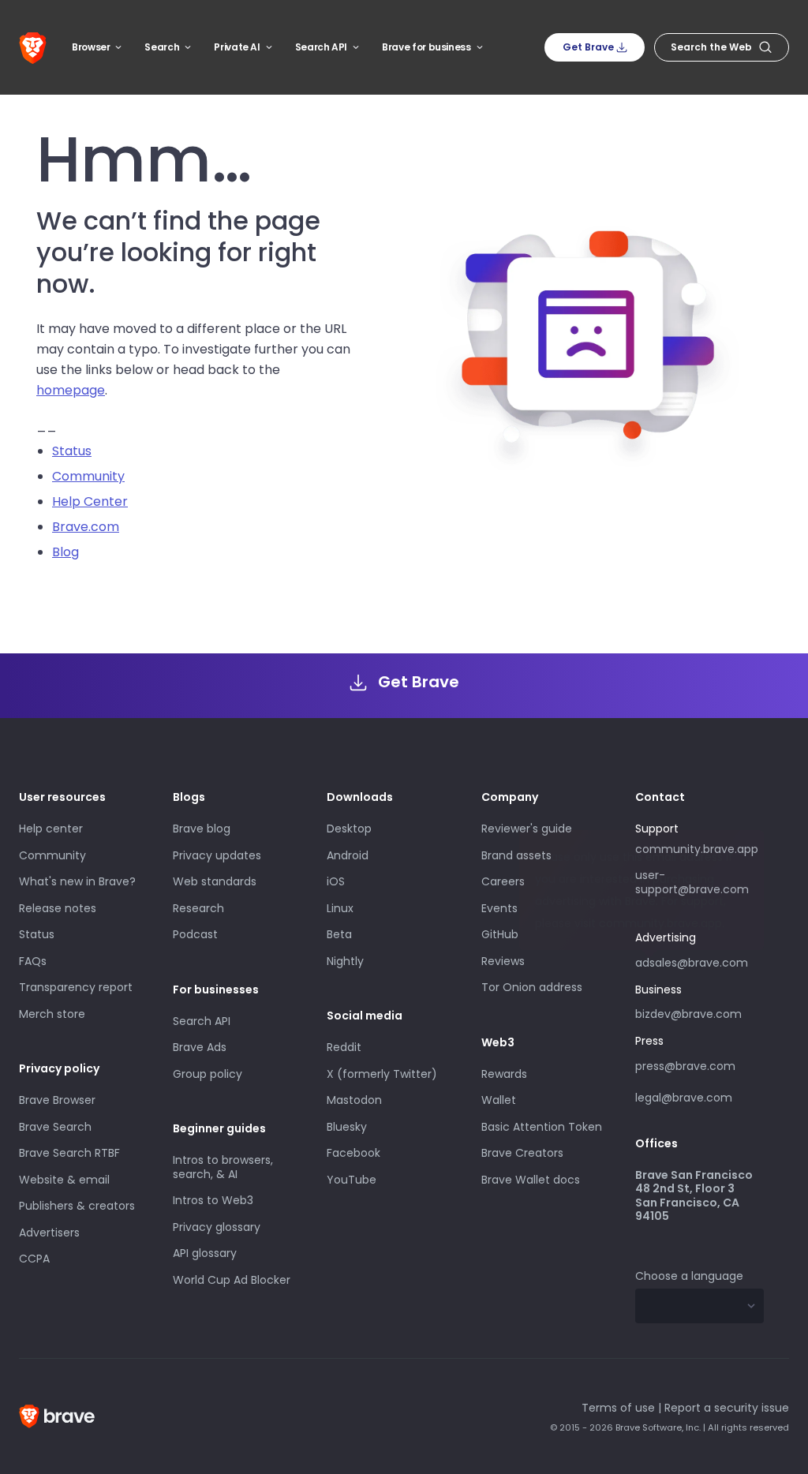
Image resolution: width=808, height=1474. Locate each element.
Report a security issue (726, 1408)
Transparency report (76, 987)
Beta (339, 934)
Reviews (503, 961)
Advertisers (49, 1232)
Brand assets (516, 855)
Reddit (344, 1047)
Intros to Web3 (213, 1200)
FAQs (33, 961)
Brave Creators (522, 1153)
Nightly (345, 961)
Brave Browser (57, 1100)
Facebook (353, 1153)
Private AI (237, 47)
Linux (340, 908)
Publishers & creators (77, 1206)
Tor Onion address (531, 987)
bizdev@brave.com (688, 1014)
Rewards (504, 1074)
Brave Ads (199, 1047)
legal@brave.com (683, 1098)
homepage (70, 390)
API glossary (205, 1253)
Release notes (57, 908)
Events (499, 908)
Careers (503, 881)
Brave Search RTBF (69, 1153)
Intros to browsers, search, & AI (223, 1167)
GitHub (499, 934)
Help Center (90, 501)
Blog (65, 552)
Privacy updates (217, 855)
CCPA (34, 1258)
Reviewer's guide (526, 828)
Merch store (52, 1014)
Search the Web (711, 47)
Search (161, 47)
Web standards (214, 881)
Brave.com (85, 527)
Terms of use (618, 1408)
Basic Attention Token (541, 1127)
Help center (51, 828)
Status (72, 451)
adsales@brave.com (691, 961)
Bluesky (347, 1127)
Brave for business (426, 47)
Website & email (64, 1180)
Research (198, 908)
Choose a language (689, 1276)
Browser (91, 47)
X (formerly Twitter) (382, 1074)
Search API (321, 47)
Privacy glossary (216, 1227)
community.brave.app (696, 849)
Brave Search (55, 1127)
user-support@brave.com (692, 882)
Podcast (195, 934)
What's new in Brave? (77, 881)
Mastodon (354, 1100)
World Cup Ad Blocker (231, 1280)
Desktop (349, 828)
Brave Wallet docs (530, 1180)
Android (347, 855)
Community (88, 476)
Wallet (498, 1100)
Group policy (207, 1074)
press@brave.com (685, 1066)
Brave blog (201, 828)
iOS (336, 881)
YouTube (351, 1180)
